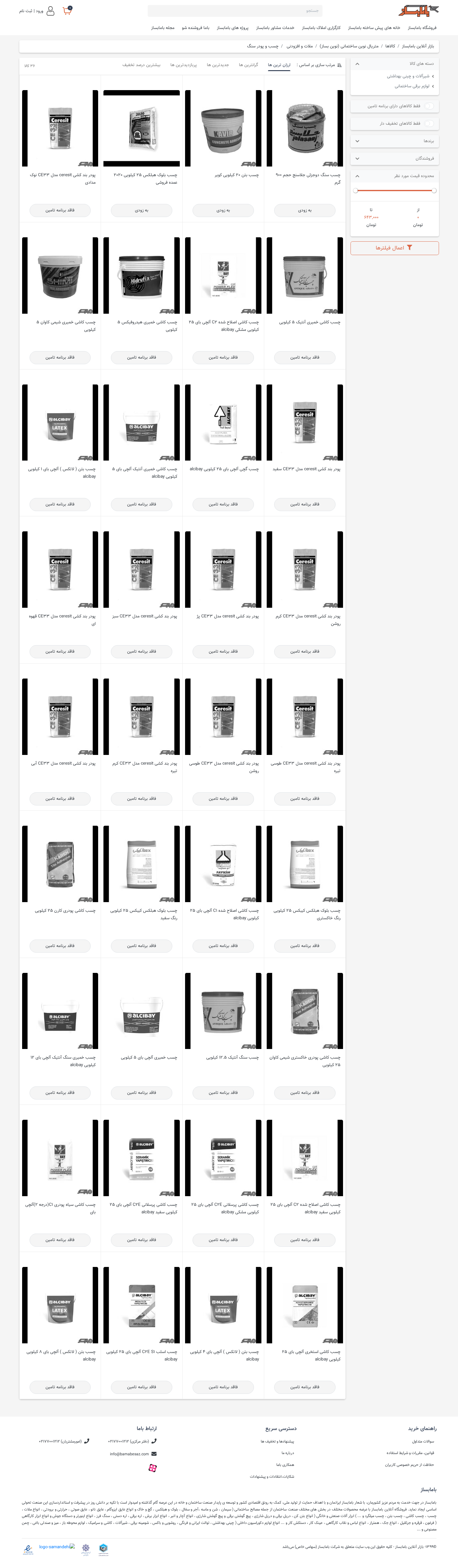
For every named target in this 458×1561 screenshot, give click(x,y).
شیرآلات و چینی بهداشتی (408, 76)
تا (371, 210)
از (418, 210)
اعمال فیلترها (391, 248)
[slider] (434, 190)
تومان (418, 225)
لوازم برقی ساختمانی (412, 86)
